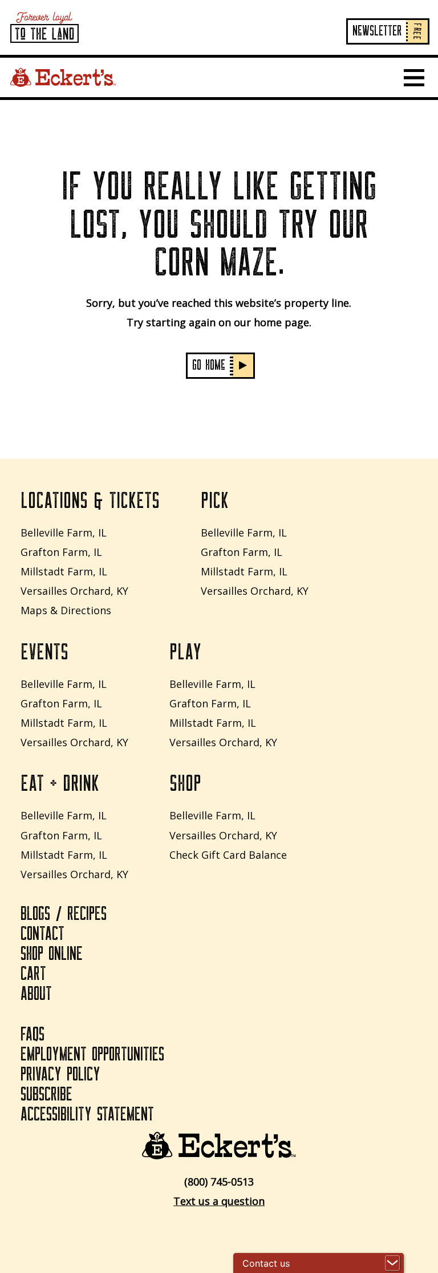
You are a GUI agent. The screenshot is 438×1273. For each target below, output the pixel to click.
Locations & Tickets (90, 501)
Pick (215, 501)
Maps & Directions (66, 610)
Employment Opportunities (92, 1054)
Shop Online (52, 954)
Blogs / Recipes (64, 914)
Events (44, 652)
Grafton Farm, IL (61, 552)
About (36, 994)
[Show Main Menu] (414, 78)
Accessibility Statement (87, 1114)
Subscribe (46, 1094)
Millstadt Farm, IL (64, 571)
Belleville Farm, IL (64, 532)
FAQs (32, 1034)
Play (185, 652)
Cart (33, 974)
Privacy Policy (60, 1074)
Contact (42, 934)
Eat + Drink (60, 783)
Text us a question (219, 1201)
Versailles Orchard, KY (74, 591)
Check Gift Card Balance (228, 855)
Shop (185, 783)
